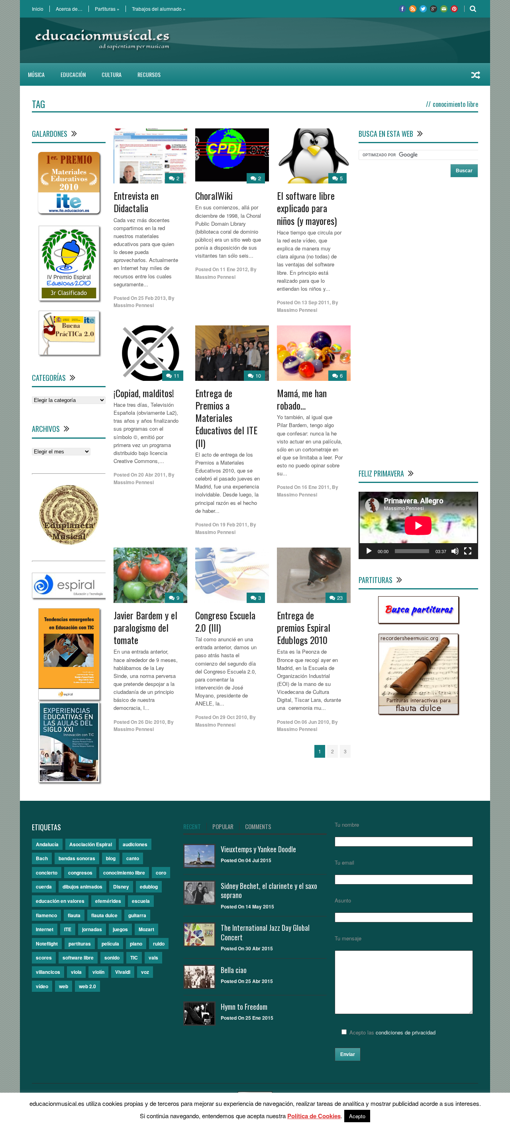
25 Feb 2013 (152, 297)
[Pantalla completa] (468, 551)
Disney (121, 886)
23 (340, 597)
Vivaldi (122, 971)
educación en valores (60, 900)
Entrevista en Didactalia (136, 201)
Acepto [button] (357, 1116)
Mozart (146, 929)
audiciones (135, 844)
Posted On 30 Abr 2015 (247, 948)
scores (44, 957)
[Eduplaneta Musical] (69, 542)
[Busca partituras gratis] (418, 621)
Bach (42, 858)
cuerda (44, 886)
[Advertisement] (333, 40)
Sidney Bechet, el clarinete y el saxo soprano (269, 890)
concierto (46, 872)
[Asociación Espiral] (69, 596)
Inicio (37, 9)
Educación (73, 74)
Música (36, 74)
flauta (74, 915)
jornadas (92, 929)
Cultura (112, 74)
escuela (141, 900)
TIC (134, 957)
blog (111, 858)
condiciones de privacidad (405, 1032)
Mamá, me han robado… (302, 399)
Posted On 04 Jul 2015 (246, 860)
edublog (149, 886)
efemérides (108, 900)
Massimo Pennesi (134, 305)
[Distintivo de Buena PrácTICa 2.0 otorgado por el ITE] (69, 353)
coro (161, 872)
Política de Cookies (314, 1115)
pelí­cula (110, 943)
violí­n (98, 971)
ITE (67, 929)
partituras (80, 943)
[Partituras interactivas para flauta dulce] (418, 712)
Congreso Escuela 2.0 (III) (225, 621)
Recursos (149, 74)
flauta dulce (104, 915)
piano (136, 943)
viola (76, 971)
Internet (44, 929)
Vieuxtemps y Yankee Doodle (258, 849)
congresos (80, 872)
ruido (159, 943)
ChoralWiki (214, 195)
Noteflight (47, 943)
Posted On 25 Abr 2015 (247, 981)
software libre (78, 957)
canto (132, 858)
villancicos (48, 971)
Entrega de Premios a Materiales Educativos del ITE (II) (226, 418)
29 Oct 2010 (233, 717)
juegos (120, 929)
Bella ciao (234, 970)
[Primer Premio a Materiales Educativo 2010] (69, 213)
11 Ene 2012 (234, 269)
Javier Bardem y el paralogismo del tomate (145, 627)
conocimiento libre (124, 872)
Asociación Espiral (90, 844)
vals (153, 957)
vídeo (42, 986)
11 (176, 375)
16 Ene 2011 (316, 487)
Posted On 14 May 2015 (247, 906)
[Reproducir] (369, 551)
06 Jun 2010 (315, 721)
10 (258, 375)
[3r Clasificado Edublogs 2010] (69, 298)
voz (145, 971)
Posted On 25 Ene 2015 (247, 1017)
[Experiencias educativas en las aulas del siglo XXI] (69, 780)
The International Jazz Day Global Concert (265, 932)
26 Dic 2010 (151, 721)
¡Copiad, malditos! (144, 393)
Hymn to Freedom (244, 1006)
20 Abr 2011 (152, 474)
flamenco (46, 915)
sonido (112, 957)
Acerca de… (69, 9)
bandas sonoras (77, 858)
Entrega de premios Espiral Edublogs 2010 (303, 627)
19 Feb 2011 (233, 524)
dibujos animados (82, 886)
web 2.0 (87, 986)
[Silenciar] (455, 551)
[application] (418, 525)
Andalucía (47, 844)
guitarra (137, 915)
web (63, 986)
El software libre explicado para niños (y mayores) (307, 207)
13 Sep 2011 (316, 302)
